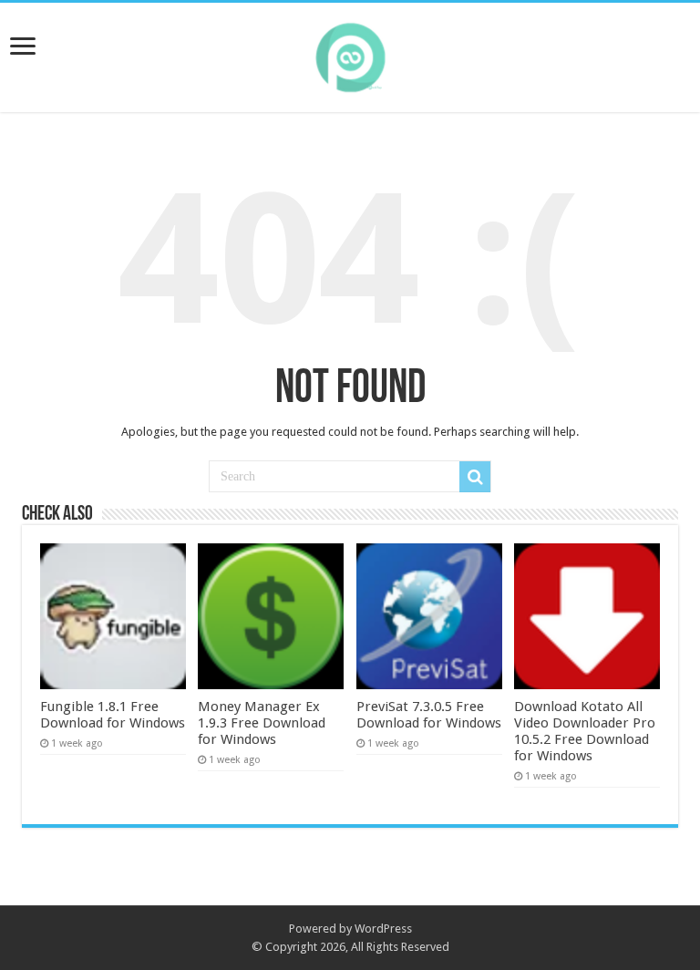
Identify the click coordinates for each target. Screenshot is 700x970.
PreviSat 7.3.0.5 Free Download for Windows (428, 714)
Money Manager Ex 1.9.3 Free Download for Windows (261, 723)
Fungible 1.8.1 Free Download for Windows (112, 714)
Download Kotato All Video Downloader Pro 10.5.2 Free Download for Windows (584, 731)
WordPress (383, 928)
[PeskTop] (350, 54)
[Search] (474, 476)
